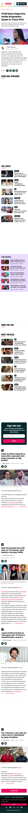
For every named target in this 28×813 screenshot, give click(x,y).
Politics (16, 171)
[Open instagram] (17, 807)
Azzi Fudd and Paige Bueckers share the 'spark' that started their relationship (18, 269)
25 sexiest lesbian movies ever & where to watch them (19, 353)
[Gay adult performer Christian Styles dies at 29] (7, 210)
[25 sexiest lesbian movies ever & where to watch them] (7, 351)
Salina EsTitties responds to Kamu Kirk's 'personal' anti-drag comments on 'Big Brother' (13, 457)
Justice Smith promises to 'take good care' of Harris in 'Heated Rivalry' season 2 (13, 635)
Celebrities (17, 198)
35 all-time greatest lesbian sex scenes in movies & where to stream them (20, 362)
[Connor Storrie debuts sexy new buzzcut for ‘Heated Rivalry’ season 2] (7, 201)
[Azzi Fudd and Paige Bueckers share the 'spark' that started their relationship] (5, 268)
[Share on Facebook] (7, 70)
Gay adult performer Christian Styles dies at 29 (20, 211)
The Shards (22, 591)
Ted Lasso (17, 773)
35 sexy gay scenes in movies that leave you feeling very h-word (20, 389)
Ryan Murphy (5, 591)
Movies (16, 348)
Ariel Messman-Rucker (8, 555)
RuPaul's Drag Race (13, 502)
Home (3, 9)
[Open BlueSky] (10, 807)
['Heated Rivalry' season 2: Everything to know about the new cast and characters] (5, 281)
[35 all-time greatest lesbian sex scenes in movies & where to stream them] (7, 360)
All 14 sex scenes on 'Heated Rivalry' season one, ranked (20, 343)
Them (21, 667)
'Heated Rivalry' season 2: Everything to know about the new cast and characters (18, 281)
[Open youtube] (21, 807)
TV (12, 9)
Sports (16, 180)
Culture (8, 9)
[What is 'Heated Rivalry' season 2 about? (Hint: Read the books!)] (5, 275)
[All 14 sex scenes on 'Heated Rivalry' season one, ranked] (7, 342)
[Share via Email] (10, 70)
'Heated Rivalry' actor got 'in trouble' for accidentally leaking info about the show (18, 288)
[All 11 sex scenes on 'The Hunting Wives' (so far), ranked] (7, 369)
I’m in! (14, 441)
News (16, 207)
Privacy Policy (23, 799)
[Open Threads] (14, 807)
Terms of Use (5, 801)
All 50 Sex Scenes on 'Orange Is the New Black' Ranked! (20, 379)
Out (20, 490)
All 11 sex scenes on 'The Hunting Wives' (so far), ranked (20, 370)
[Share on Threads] (13, 70)
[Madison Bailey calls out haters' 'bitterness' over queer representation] (5, 262)
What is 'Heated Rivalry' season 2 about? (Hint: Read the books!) (17, 274)
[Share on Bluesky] (16, 70)
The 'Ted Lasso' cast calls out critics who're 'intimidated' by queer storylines (13, 735)
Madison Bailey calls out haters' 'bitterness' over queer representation (17, 261)
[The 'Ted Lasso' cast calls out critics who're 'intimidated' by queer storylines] (14, 754)
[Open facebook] (6, 807)
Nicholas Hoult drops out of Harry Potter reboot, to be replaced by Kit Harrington (20, 194)
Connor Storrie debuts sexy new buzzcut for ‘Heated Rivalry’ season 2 (20, 203)
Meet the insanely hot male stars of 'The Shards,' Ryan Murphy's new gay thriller (13, 550)
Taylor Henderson (11, 47)
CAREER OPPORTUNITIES (17, 798)
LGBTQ (11, 775)
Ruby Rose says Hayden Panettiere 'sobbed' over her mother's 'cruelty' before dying (20, 221)
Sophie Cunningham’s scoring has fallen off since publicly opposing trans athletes (19, 186)
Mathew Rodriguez (7, 640)
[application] (14, 37)
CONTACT (7, 798)
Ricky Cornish (6, 463)
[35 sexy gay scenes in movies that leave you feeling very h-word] (7, 387)
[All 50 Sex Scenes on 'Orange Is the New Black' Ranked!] (7, 378)
